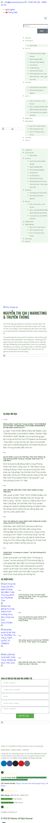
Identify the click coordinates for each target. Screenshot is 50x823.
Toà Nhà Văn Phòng (36, 71)
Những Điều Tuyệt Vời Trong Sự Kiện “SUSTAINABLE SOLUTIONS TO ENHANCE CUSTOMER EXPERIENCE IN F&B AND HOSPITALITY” (24, 425)
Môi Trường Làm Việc (36, 129)
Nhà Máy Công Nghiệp (37, 62)
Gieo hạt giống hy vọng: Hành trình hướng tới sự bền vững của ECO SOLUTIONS (24, 522)
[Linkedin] (4, 763)
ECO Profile (33, 45)
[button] (34, 145)
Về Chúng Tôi (29, 40)
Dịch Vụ (27, 96)
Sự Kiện (5, 419)
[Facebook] (10, 763)
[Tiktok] (27, 763)
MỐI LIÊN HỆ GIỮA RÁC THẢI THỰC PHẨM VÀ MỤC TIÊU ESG (32, 663)
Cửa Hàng (28, 137)
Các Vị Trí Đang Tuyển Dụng (37, 133)
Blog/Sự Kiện (29, 118)
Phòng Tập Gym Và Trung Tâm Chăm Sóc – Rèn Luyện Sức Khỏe (39, 76)
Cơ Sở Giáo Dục (34, 68)
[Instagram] (15, 763)
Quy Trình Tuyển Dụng (37, 126)
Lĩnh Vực (27, 48)
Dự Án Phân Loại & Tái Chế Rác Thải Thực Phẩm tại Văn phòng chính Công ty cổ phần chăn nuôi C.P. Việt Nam (24, 458)
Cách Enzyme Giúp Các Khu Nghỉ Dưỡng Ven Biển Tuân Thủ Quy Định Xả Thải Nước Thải (33, 596)
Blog (4, 452)
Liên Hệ (27, 140)
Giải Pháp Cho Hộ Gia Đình (38, 87)
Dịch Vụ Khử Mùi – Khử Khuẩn (37, 102)
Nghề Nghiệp (29, 121)
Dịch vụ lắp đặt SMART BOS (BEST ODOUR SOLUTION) (39, 108)
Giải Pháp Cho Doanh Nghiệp (36, 91)
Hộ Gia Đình (34, 65)
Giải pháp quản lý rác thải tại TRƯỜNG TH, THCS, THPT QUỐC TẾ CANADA (33, 641)
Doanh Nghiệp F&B (36, 59)
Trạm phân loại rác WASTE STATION (38, 114)
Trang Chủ (28, 38)
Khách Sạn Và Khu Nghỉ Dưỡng (37, 55)
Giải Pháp (28, 82)
